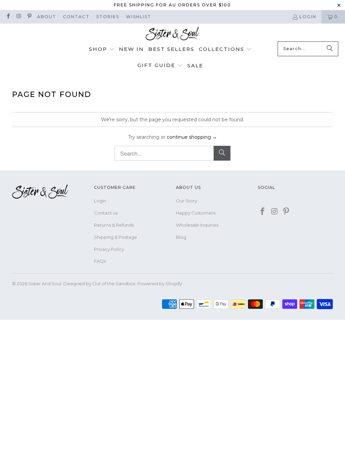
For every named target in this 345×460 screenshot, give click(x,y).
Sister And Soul (44, 283)
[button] (102, 49)
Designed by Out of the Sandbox (99, 283)
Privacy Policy (109, 249)
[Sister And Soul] (172, 34)
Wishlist (138, 16)
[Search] (329, 48)
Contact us (106, 213)
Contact (76, 16)
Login (308, 16)
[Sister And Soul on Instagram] (18, 16)
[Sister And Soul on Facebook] (8, 16)
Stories (107, 16)
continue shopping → (192, 137)
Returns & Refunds (114, 225)
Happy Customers (195, 213)
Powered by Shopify (159, 283)
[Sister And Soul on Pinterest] (29, 16)
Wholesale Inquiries (197, 225)
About (46, 16)
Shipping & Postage (115, 237)
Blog (181, 237)
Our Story (186, 200)
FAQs (100, 261)
